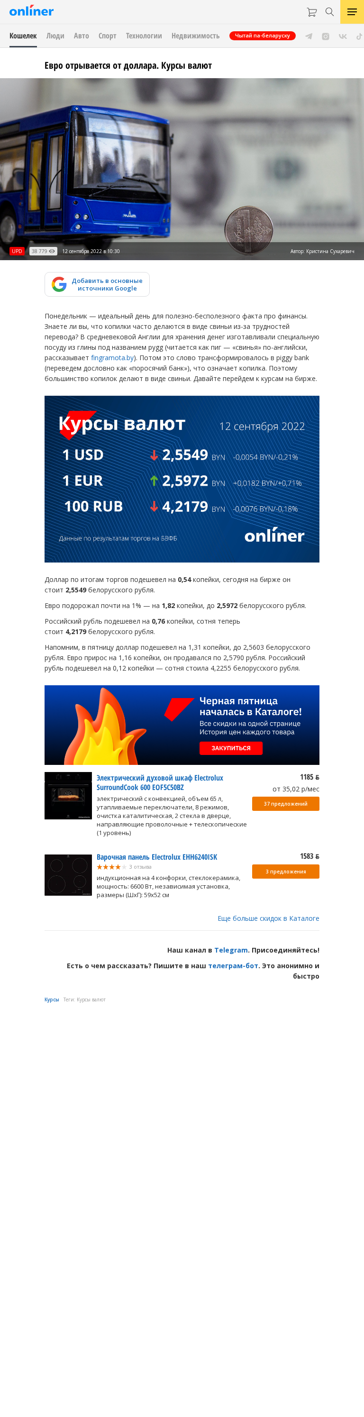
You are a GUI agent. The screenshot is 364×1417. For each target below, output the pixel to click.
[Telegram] (309, 35)
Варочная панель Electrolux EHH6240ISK (157, 857)
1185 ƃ (309, 777)
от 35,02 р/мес (296, 788)
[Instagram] (325, 35)
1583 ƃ (309, 856)
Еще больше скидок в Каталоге (268, 918)
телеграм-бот (233, 965)
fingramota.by (112, 357)
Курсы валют (91, 999)
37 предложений (286, 803)
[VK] (342, 35)
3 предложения (286, 871)
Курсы (52, 999)
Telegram (231, 949)
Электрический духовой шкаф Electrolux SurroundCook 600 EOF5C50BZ (160, 782)
